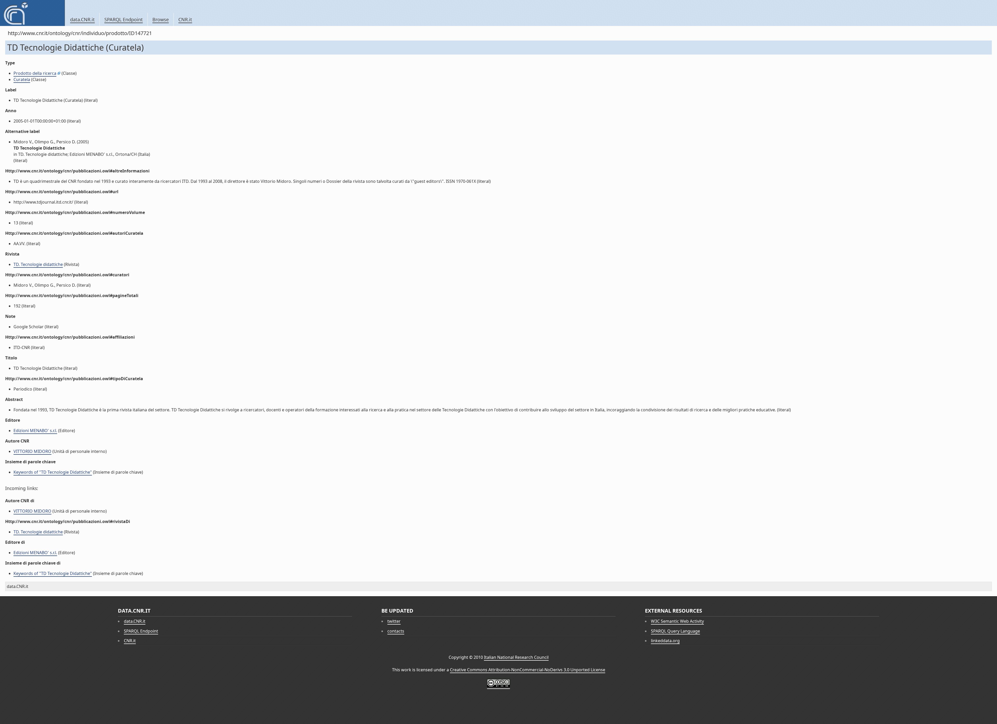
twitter (394, 621)
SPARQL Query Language (675, 631)
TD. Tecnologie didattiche (38, 264)
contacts (395, 631)
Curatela (22, 79)
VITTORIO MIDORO (32, 451)
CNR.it (185, 19)
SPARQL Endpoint (123, 19)
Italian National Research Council (516, 657)
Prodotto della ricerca (35, 73)
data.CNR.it (82, 19)
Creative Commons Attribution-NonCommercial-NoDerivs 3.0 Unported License (527, 670)
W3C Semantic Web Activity (677, 621)
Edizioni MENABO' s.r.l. (35, 430)
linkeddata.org (665, 640)
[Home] (32, 13)
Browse (160, 19)
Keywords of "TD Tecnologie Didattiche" (53, 472)
